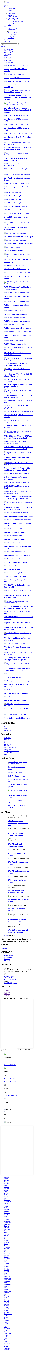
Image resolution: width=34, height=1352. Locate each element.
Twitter (6, 990)
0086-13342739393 (10, 979)
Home (6, 5)
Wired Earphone (12, 16)
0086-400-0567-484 (10, 978)
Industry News (12, 29)
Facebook (7, 992)
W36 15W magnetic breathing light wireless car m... (18, 823)
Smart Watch (11, 23)
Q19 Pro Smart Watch (16, 776)
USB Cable (11, 8)
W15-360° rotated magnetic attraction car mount (18, 931)
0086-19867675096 (10, 1065)
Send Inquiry (4, 948)
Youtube (6, 995)
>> (8, 935)
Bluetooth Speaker (13, 20)
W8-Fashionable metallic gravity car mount (17, 920)
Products (6, 7)
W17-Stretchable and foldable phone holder (16, 892)
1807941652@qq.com (10, 983)
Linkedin (7, 994)
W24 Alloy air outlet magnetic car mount (15, 845)
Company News (12, 28)
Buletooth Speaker (9, 749)
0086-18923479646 (10, 976)
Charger (10, 10)
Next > (4, 935)
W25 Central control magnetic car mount (15, 834)
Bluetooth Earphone (13, 18)
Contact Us (7, 41)
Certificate (11, 38)
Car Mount (11, 15)
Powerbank (11, 12)
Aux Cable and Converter (15, 21)
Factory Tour (11, 34)
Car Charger (11, 13)
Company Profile (13, 33)
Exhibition (11, 36)
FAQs (6, 39)
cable (9, 25)
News (6, 26)
